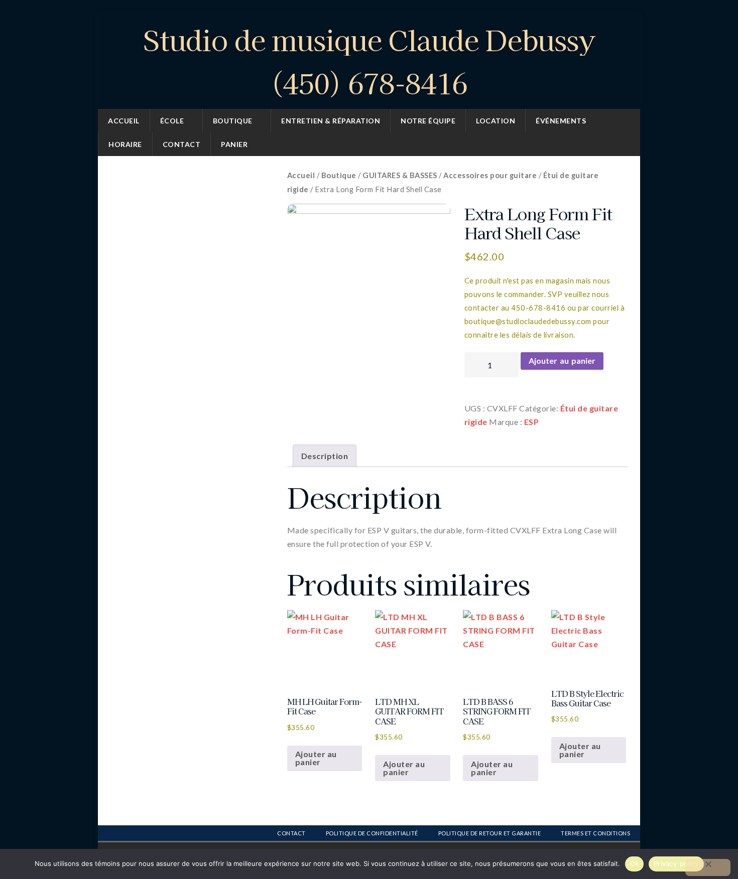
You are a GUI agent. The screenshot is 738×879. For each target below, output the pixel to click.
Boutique (233, 120)
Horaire (125, 144)
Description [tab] (324, 456)
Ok (634, 863)
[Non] (707, 867)
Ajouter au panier (562, 360)
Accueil (124, 120)
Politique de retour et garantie (489, 833)
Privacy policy (676, 863)
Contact (182, 144)
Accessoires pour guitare (490, 175)
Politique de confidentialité (372, 833)
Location (495, 120)
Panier (234, 144)
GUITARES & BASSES (399, 175)
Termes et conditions (595, 833)
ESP (531, 421)
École (172, 120)
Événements (561, 120)
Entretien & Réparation (330, 120)
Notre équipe (428, 120)
